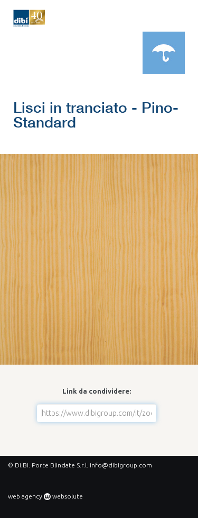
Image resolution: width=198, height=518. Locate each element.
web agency (25, 496)
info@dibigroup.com (121, 465)
